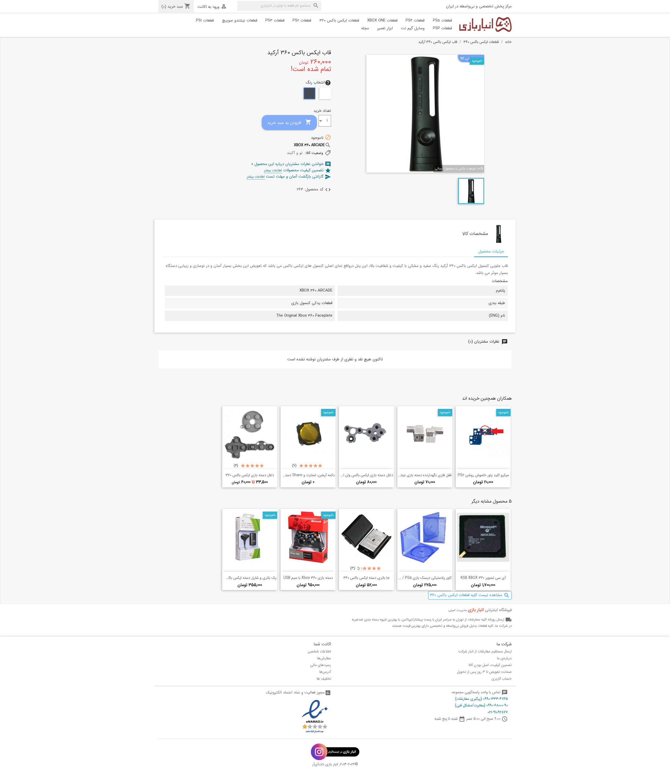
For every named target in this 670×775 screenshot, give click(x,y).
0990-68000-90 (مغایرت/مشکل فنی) (481, 705)
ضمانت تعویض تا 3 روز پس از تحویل (484, 672)
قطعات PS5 (442, 20)
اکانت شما (322, 644)
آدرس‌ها (325, 672)
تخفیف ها (324, 678)
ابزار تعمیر (385, 28)
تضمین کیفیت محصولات (297, 170)
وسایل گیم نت (413, 28)
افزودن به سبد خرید (289, 122)
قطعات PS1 (205, 20)
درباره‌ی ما (504, 658)
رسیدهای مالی (320, 665)
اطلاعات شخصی (319, 651)
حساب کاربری (502, 678)
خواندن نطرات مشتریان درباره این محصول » (291, 164)
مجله (365, 28)
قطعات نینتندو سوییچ (239, 20)
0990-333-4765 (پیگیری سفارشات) (481, 699)
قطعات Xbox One (382, 20)
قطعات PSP (442, 28)
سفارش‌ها (324, 658)
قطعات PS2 (302, 20)
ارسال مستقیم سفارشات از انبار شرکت (485, 651)
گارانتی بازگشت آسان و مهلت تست (289, 176)
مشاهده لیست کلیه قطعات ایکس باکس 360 (470, 595)
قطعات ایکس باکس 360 (339, 20)
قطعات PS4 (415, 20)
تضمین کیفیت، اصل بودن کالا (490, 665)
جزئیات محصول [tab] (491, 251)
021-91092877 (498, 712)
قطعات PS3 (274, 20)
